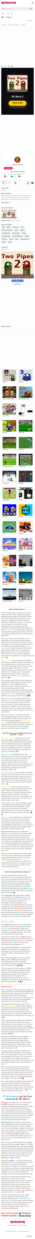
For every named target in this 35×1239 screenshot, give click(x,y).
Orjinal (27, 236)
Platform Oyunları (17, 165)
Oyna (17, 281)
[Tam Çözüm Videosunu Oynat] (9, 213)
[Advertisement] (17, 46)
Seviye (10, 242)
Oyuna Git (17, 284)
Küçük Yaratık (6, 236)
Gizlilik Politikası (23, 1225)
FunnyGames (6, 233)
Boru (22, 227)
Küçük (24, 233)
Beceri (9, 227)
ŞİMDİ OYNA (17, 103)
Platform (4, 239)
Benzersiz (15, 227)
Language (29, 1236)
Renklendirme (25, 239)
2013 (3, 227)
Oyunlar (29, 21)
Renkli (4, 242)
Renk (16, 239)
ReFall (11, 239)
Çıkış (16, 230)
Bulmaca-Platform (7, 230)
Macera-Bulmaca (17, 236)
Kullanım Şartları (12, 1225)
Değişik (22, 230)
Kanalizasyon (16, 233)
